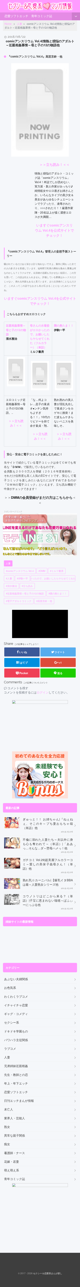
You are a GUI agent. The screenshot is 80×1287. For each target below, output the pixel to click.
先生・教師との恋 (16, 1075)
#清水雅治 (11, 586)
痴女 (7, 1144)
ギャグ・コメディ (16, 1014)
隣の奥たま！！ (63, 325)
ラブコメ (10, 1049)
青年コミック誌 (41, 16)
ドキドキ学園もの (16, 1031)
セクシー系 (11, 1022)
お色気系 (10, 988)
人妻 (8, 563)
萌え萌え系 (11, 1170)
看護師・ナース (14, 1153)
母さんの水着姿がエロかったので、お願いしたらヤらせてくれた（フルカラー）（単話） (39, 336)
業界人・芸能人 (14, 1118)
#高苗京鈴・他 (44, 601)
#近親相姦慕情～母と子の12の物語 (25, 593)
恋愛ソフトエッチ (16, 16)
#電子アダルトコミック (18, 601)
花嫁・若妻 (11, 1162)
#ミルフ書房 (56, 571)
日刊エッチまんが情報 (19, 1101)
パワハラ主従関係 (16, 1040)
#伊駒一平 (22, 578)
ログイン (43, 692)
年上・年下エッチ (16, 1083)
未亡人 (8, 1109)
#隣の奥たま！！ (58, 593)
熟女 (7, 1127)
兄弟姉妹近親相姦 (16, 1066)
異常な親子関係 (14, 1135)
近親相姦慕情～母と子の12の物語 (16, 329)
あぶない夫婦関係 (16, 979)
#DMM (42, 571)
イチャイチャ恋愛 (16, 1005)
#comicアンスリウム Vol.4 (20, 571)
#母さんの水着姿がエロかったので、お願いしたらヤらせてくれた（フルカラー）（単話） (53, 578)
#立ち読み (27, 586)
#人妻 (9, 578)
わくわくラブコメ (16, 996)
